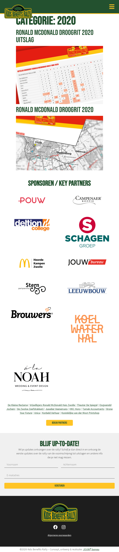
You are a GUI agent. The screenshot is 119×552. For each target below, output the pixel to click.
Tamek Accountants (93, 409)
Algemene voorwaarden (59, 535)
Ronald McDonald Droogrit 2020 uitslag (54, 36)
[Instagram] (63, 527)
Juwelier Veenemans (56, 409)
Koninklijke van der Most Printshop (80, 413)
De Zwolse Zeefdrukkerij (30, 409)
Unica (37, 413)
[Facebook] (55, 527)
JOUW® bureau (91, 549)
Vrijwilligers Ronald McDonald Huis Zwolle (53, 405)
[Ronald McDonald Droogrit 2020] (32, 206)
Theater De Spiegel (87, 405)
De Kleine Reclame (18, 405)
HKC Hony (75, 409)
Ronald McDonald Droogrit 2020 (54, 110)
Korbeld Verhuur (50, 413)
